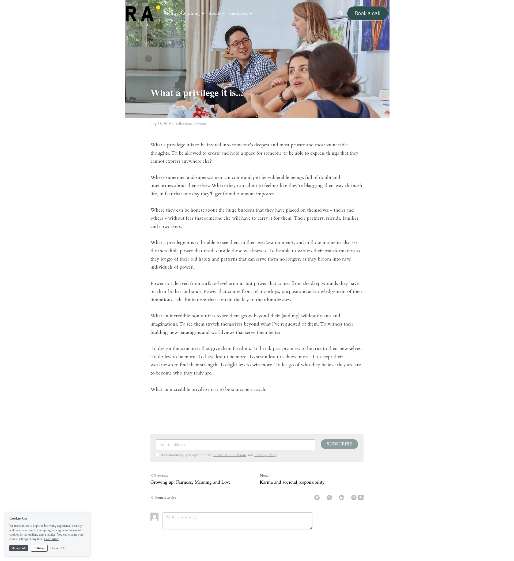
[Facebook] (317, 497)
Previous (161, 475)
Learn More (51, 539)
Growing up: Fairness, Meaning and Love (190, 482)
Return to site (165, 497)
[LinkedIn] (341, 497)
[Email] (354, 497)
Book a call (367, 13)
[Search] (340, 13)
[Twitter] (329, 497)
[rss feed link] (361, 497)
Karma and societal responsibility (292, 482)
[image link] (143, 13)
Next (264, 475)
